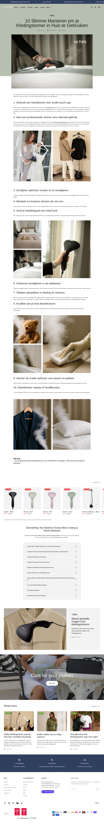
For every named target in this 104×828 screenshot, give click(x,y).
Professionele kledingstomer (61, 122)
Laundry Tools (7, 790)
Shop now (52, 683)
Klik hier (16, 458)
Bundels (23, 7)
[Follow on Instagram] (9, 803)
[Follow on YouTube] (17, 803)
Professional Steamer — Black (90, 511)
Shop (15, 7)
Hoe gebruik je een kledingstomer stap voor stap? (84, 735)
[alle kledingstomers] (52, 424)
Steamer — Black (8, 511)
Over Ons (30, 7)
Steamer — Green (67, 511)
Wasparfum (7, 793)
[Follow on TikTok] (21, 803)
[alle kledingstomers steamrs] (52, 344)
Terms (24, 787)
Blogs (24, 790)
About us (25, 784)
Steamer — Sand (28, 511)
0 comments (63, 30)
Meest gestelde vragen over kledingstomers (80, 621)
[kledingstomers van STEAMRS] (52, 156)
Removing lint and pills (9, 787)
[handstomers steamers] (52, 249)
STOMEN (52, 15)
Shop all (6, 782)
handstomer (50, 107)
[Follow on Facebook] (5, 803)
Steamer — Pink (47, 511)
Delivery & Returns (28, 782)
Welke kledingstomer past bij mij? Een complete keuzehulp (17, 735)
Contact (42, 7)
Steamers (6, 784)
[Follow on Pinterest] (13, 803)
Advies (36, 7)
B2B (48, 7)
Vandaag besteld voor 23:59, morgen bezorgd (10, 1)
